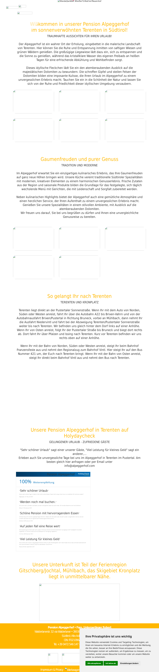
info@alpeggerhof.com (79, 466)
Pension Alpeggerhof (61, 474)
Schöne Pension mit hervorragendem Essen (49, 513)
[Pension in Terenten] (22, 9)
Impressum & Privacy (51, 669)
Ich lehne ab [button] (111, 663)
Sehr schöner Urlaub (34, 490)
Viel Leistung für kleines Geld (39, 539)
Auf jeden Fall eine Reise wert (40, 526)
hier (68, 462)
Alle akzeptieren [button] (94, 663)
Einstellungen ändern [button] (129, 663)
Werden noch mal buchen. (38, 502)
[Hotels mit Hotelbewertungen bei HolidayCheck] (83, 474)
